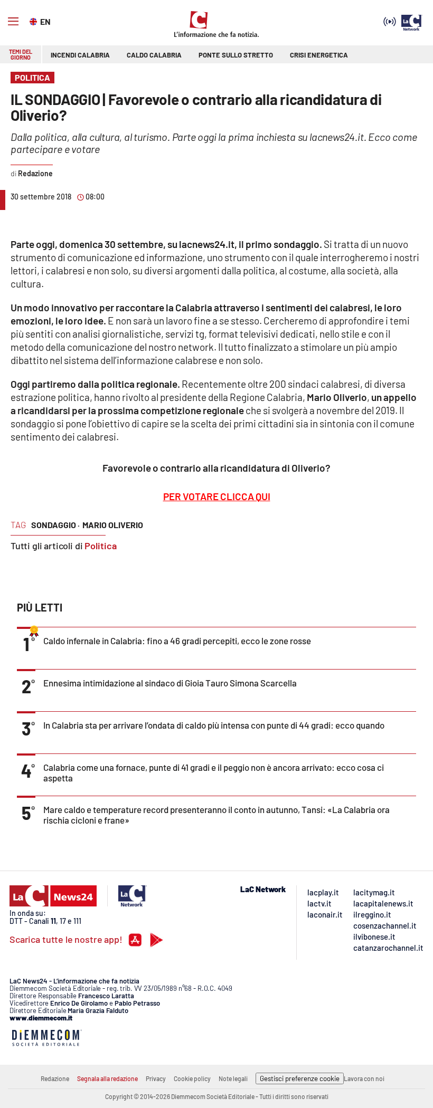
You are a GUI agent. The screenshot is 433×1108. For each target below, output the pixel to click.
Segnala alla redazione (107, 1078)
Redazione (55, 1078)
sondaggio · (55, 525)
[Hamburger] (13, 21)
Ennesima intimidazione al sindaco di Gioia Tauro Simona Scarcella (170, 682)
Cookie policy (192, 1078)
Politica (100, 545)
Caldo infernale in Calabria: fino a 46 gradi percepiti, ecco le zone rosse (177, 640)
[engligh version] (34, 20)
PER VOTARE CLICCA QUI (216, 496)
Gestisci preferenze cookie (300, 1078)
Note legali (233, 1078)
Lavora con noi (364, 1078)
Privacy (156, 1078)
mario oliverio (112, 525)
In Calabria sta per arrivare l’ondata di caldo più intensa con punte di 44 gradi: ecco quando (213, 725)
